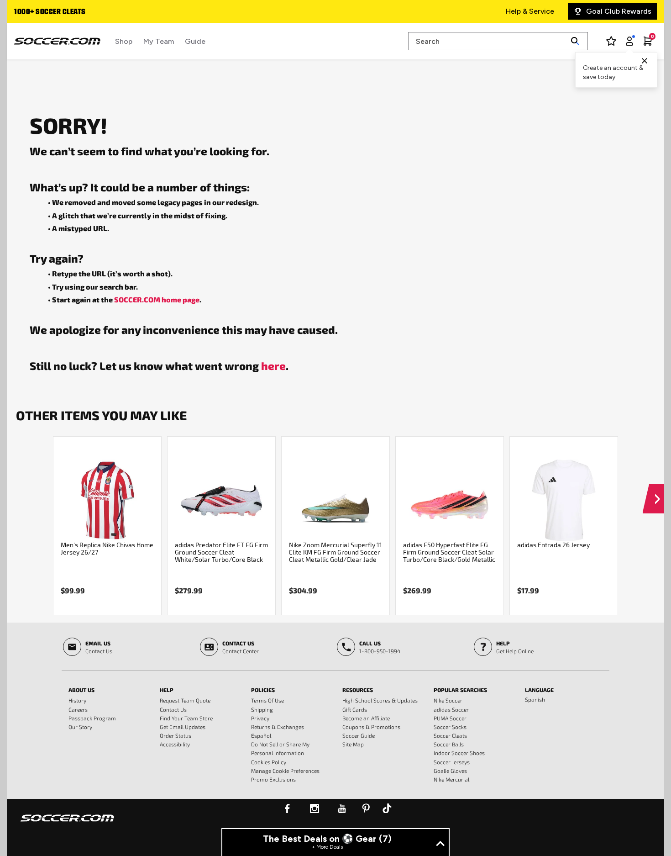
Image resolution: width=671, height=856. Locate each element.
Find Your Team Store (186, 718)
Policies (263, 690)
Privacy (260, 718)
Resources (357, 690)
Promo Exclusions (273, 779)
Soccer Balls (449, 744)
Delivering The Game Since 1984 (98, 12)
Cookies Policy (268, 762)
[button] (653, 490)
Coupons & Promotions (371, 727)
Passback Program (92, 718)
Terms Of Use (267, 700)
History (77, 700)
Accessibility (175, 744)
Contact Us (173, 709)
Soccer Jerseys (452, 762)
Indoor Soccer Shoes (459, 753)
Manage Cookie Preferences (285, 770)
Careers (78, 709)
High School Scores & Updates (380, 700)
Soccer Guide (358, 735)
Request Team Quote (185, 700)
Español (261, 735)
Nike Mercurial (451, 779)
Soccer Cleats (450, 735)
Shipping (262, 709)
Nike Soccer (448, 700)
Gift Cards (354, 709)
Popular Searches (460, 690)
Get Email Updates (182, 727)
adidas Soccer (451, 709)
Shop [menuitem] (123, 41)
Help (166, 690)
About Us (81, 690)
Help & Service (530, 11)
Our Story (80, 727)
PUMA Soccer (450, 718)
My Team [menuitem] (158, 41)
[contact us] (67, 824)
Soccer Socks (450, 727)
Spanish (535, 699)
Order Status (175, 735)
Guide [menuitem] (195, 41)
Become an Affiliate (366, 718)
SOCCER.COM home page (156, 299)
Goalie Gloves (450, 770)
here (273, 365)
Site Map (353, 744)
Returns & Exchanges (277, 727)
